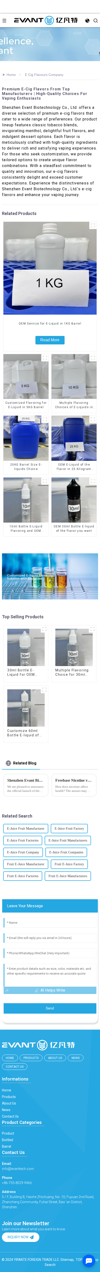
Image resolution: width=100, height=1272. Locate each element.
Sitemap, (67, 1260)
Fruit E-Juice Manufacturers (68, 876)
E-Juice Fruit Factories (22, 840)
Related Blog (24, 763)
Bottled (7, 1140)
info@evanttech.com (18, 1166)
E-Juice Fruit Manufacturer (25, 828)
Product (8, 1133)
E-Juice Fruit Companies (66, 852)
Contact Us (15, 1066)
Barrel (6, 1146)
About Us (55, 1058)
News (76, 1058)
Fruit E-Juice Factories (22, 876)
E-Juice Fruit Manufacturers (68, 840)
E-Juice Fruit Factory (69, 828)
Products (31, 1058)
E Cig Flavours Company (44, 75)
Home (11, 75)
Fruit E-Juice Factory (69, 864)
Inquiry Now (18, 1237)
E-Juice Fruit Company (23, 852)
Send (50, 1008)
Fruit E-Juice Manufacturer (25, 864)
